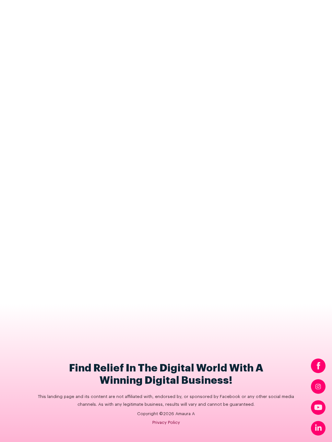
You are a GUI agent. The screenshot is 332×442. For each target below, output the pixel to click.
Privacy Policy (166, 422)
